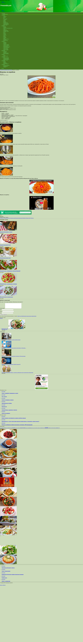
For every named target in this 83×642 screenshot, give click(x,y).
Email (1, 311)
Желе (4, 55)
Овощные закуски (6, 59)
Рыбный (4, 43)
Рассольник (5, 18)
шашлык (57, 427)
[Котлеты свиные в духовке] (8, 467)
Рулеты (4, 34)
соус (51, 427)
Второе (3, 25)
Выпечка (3, 50)
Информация (5, 14)
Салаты (3, 41)
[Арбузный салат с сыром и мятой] (8, 515)
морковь (1, 215)
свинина (49, 427)
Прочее (3, 64)
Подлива (4, 39)
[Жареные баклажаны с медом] (8, 230)
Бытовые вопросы (6, 65)
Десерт (3, 54)
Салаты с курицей (6, 45)
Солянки (4, 19)
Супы (4, 15)
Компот (4, 62)
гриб (5, 427)
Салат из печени (6, 47)
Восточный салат (4, 329)
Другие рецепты (6, 24)
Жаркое (4, 33)
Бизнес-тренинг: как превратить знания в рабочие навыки (11, 339)
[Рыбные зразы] (8, 457)
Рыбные (4, 27)
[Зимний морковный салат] (8, 243)
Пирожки (4, 52)
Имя (1, 309)
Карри (4, 38)
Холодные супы (6, 23)
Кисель (4, 61)
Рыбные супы (5, 22)
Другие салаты (5, 49)
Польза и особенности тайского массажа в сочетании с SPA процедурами (13, 356)
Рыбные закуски (6, 58)
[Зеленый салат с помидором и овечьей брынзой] (8, 269)
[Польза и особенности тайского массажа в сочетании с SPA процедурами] (6, 355)
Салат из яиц (5, 48)
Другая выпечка (6, 53)
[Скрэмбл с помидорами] (7, 544)
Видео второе (5, 40)
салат (46, 427)
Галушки (4, 37)
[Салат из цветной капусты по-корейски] (8, 525)
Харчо (4, 20)
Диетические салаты (6, 46)
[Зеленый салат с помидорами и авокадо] (8, 282)
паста (38, 427)
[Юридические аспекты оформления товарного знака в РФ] (6, 363)
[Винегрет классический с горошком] (8, 438)
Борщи (4, 17)
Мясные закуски (6, 57)
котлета (13, 427)
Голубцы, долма (6, 31)
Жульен (4, 36)
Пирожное (5, 51)
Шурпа (4, 21)
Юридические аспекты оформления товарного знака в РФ (11, 364)
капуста (9, 427)
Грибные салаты (6, 44)
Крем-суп (4, 16)
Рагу (4, 32)
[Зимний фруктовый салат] (8, 256)
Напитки (3, 60)
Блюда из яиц (5, 30)
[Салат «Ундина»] (8, 496)
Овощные (5, 29)
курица (24, 427)
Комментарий (2, 308)
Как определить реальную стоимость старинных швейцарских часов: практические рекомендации (17, 372)
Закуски (3, 56)
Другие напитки (5, 63)
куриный (21, 427)
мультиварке (29, 427)
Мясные (4, 26)
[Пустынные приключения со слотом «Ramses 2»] (7, 486)
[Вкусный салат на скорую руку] (8, 295)
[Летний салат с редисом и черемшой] (8, 554)
